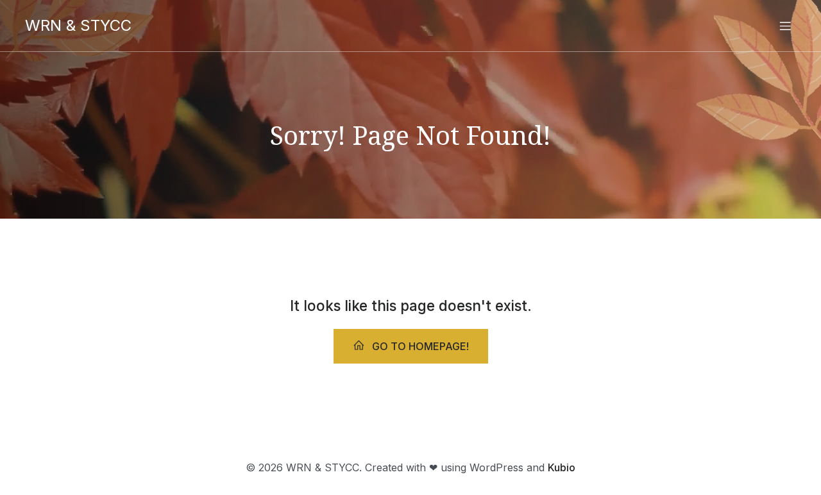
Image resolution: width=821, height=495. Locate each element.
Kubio (561, 467)
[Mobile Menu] (785, 26)
